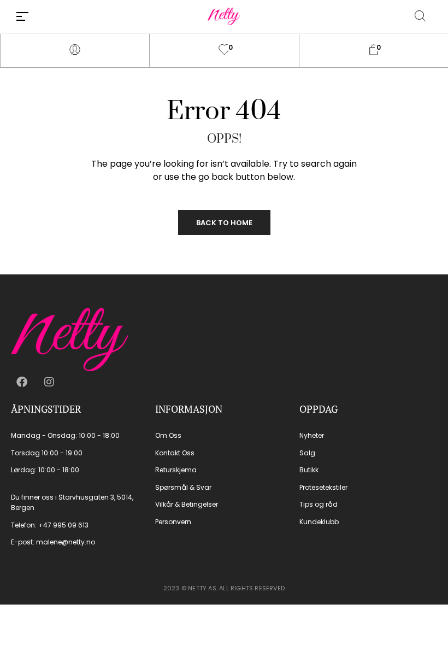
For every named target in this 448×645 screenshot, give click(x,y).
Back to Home (224, 223)
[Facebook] (22, 382)
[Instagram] (49, 382)
